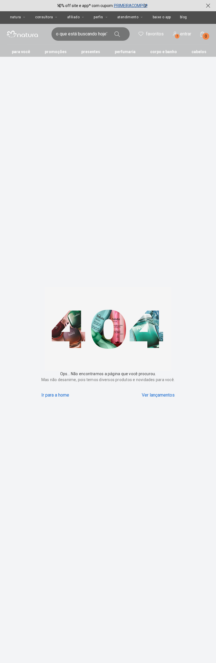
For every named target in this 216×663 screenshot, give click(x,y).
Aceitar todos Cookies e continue (130, 654)
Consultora (44, 17)
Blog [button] (183, 17)
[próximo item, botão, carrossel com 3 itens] (145, 5)
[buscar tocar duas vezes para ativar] (117, 34)
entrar (184, 34)
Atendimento (127, 17)
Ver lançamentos (158, 395)
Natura (15, 17)
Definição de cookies (70, 654)
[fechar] (208, 5)
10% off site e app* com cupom (85, 5)
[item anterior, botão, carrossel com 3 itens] (59, 5)
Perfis (98, 17)
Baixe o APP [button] (162, 17)
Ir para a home (55, 395)
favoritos (155, 34)
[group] (102, 5)
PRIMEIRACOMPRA (131, 5)
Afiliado (73, 17)
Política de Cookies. (49, 643)
